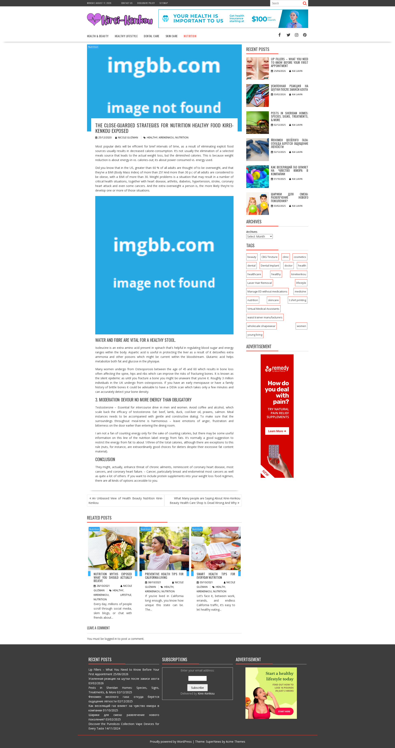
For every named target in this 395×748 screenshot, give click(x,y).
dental (251, 265)
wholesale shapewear (261, 326)
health (168, 587)
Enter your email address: (197, 681)
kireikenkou (166, 137)
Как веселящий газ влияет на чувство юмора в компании (289, 170)
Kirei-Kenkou (206, 693)
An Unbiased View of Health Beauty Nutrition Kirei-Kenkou (125, 500)
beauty (251, 257)
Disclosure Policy (146, 3)
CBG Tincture (269, 257)
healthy (152, 137)
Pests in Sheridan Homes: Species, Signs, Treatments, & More (289, 116)
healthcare (254, 274)
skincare (273, 300)
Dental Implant (270, 265)
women (301, 326)
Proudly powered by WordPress (171, 741)
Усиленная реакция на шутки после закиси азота (289, 87)
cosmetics (300, 257)
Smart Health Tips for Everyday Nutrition (216, 576)
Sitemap (164, 3)
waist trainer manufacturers (264, 317)
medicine (300, 291)
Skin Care (172, 36)
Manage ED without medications (267, 291)
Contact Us (126, 3)
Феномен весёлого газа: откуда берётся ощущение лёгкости (289, 143)
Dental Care (151, 36)
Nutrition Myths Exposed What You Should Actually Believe (113, 577)
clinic (286, 257)
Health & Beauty (98, 36)
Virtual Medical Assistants (263, 309)
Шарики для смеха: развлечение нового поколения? (289, 197)
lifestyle (125, 595)
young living (254, 334)
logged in (111, 639)
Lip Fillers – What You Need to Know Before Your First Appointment (289, 62)
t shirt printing (297, 300)
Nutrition (190, 36)
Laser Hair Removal (259, 283)
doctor (289, 265)
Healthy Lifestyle (126, 36)
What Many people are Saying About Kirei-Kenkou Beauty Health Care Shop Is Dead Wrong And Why (205, 500)
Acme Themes (235, 741)
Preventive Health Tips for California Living (164, 576)
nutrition (181, 137)
